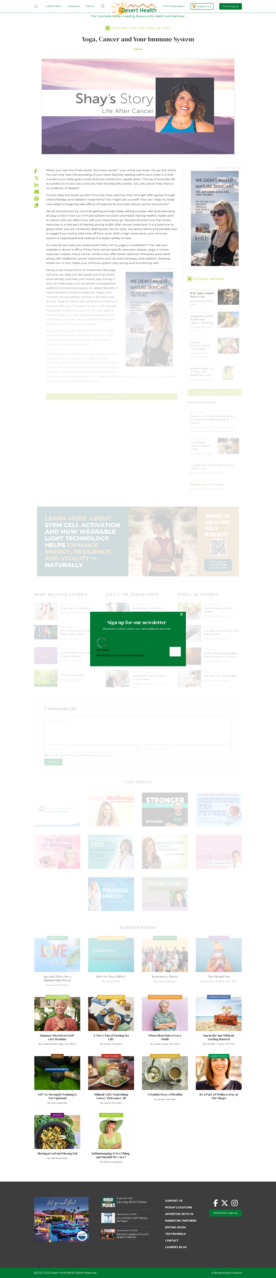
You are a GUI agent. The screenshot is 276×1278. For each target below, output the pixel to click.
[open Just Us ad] (149, 319)
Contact (172, 1240)
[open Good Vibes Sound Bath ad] (61, 1241)
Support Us (204, 6)
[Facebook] (215, 1203)
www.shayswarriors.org (147, 376)
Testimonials (175, 1233)
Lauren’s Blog (176, 1247)
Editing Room (175, 1227)
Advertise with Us (179, 1214)
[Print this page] (40, 198)
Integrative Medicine (111, 938)
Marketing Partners (180, 1220)
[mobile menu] (35, 6)
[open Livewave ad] (138, 541)
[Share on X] (40, 178)
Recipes (57, 1115)
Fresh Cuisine (111, 1056)
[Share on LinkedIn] (40, 184)
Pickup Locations (178, 1207)
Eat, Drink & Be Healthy (165, 1056)
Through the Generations (165, 997)
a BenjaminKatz (226, 1273)
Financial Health (219, 997)
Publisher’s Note (165, 938)
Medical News (218, 938)
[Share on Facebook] (40, 171)
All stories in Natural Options (215, 392)
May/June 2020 (124, 28)
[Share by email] (40, 191)
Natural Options (155, 28)
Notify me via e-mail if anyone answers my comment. (78, 755)
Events (90, 6)
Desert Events (57, 938)
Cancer (138, 49)
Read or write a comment (111, 396)
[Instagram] (234, 1203)
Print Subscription (174, 6)
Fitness (57, 1056)
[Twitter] (224, 1203)
